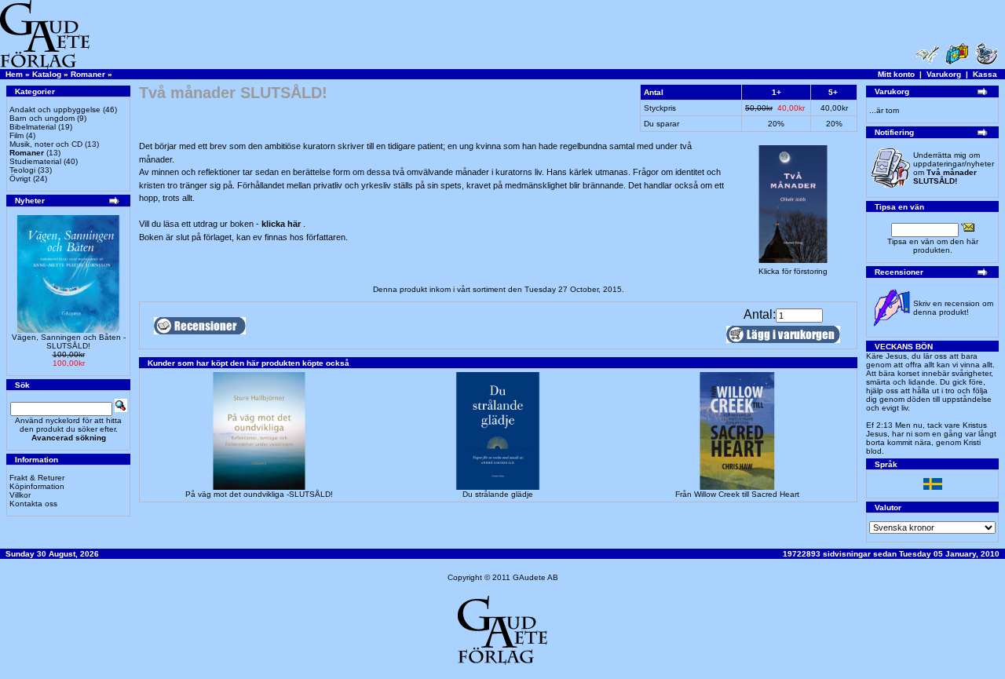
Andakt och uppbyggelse (54, 109)
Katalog (46, 74)
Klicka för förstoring (793, 271)
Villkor (20, 495)
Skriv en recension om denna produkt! (953, 307)
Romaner (88, 74)
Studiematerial (35, 161)
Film (16, 135)
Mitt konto (896, 74)
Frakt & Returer (36, 477)
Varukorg (943, 74)
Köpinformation (36, 486)
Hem (14, 74)
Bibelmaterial (32, 126)
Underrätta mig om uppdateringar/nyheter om (953, 168)
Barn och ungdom (42, 118)
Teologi (22, 170)
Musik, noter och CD (45, 144)
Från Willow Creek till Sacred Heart (737, 494)
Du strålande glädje (497, 494)
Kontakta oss (33, 503)
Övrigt (20, 178)
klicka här (281, 223)
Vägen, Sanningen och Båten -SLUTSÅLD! (69, 341)
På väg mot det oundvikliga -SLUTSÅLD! (259, 494)
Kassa (985, 74)
